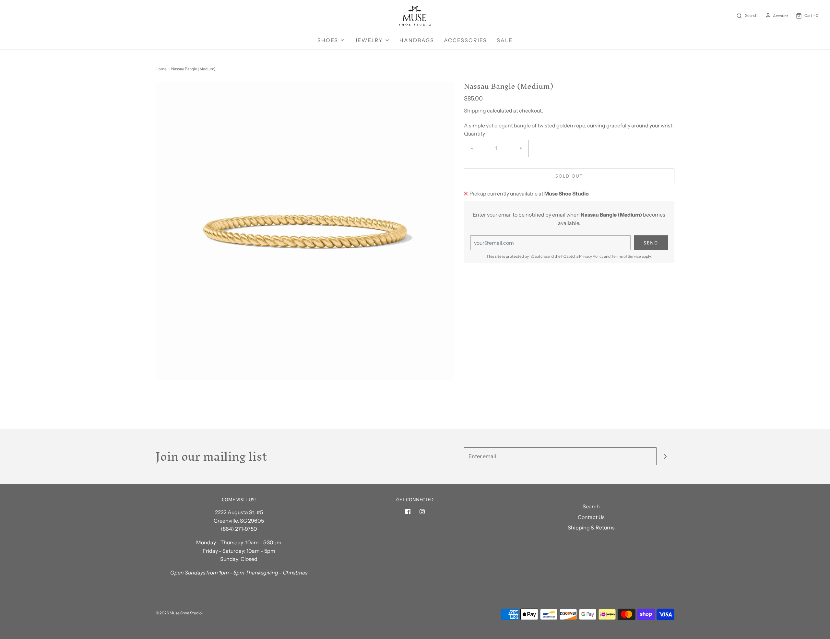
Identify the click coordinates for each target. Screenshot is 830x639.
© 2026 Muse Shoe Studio (179, 612)
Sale (505, 40)
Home (161, 68)
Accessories (465, 40)
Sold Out (569, 176)
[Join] (665, 456)
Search (591, 506)
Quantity (474, 133)
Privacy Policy (591, 256)
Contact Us (591, 517)
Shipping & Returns (591, 527)
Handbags (416, 40)
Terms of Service (626, 256)
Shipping (475, 110)
